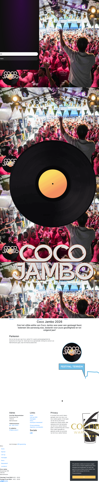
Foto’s (31, 420)
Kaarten (3, 451)
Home (31, 415)
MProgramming (21, 444)
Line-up (3, 454)
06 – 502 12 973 (13, 425)
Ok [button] (84, 477)
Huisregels (33, 419)
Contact (81, 471)
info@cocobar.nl (13, 430)
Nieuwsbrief (4, 463)
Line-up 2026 (33, 417)
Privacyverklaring (34, 425)
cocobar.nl (4, 466)
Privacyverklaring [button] (76, 473)
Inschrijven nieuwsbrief (36, 422)
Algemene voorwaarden (36, 427)
